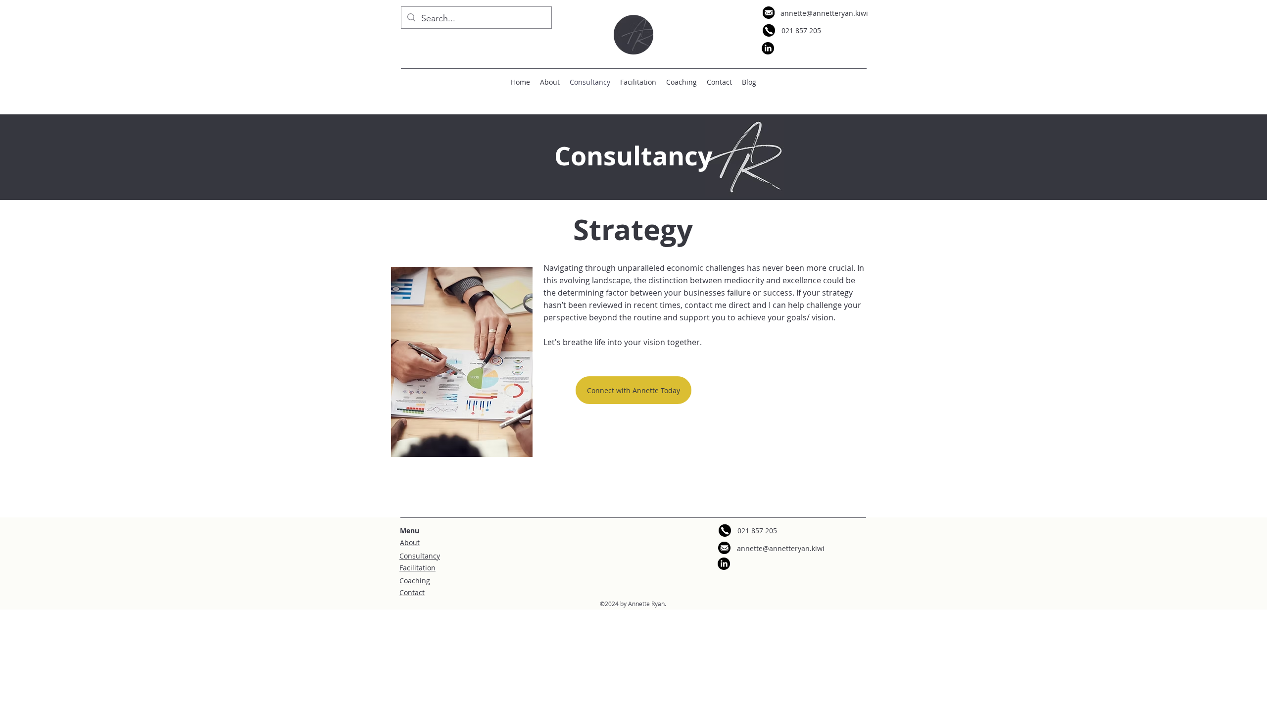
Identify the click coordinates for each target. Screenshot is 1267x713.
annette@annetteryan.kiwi (824, 13)
